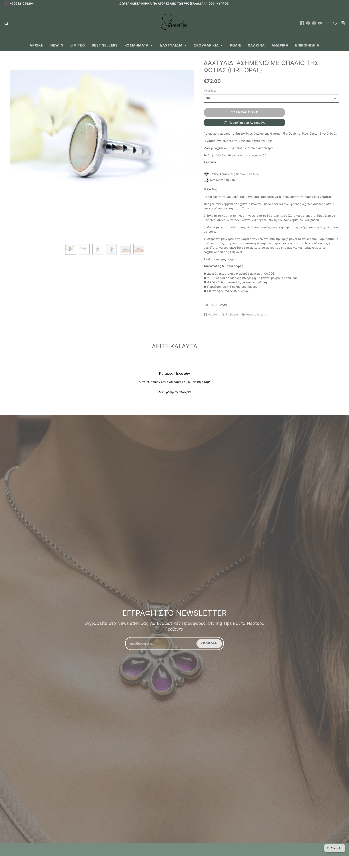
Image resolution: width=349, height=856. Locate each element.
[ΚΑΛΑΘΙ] (343, 23)
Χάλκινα (256, 45)
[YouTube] (320, 23)
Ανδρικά (280, 45)
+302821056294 (22, 3)
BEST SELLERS (105, 45)
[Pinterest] (308, 23)
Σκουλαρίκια (206, 45)
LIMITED (77, 45)
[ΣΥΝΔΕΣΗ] (327, 23)
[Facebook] (302, 23)
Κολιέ (235, 45)
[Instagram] (314, 23)
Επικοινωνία (307, 45)
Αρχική (37, 45)
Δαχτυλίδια (171, 45)
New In (57, 45)
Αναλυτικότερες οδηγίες (221, 259)
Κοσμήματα (137, 45)
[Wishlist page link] (335, 23)
